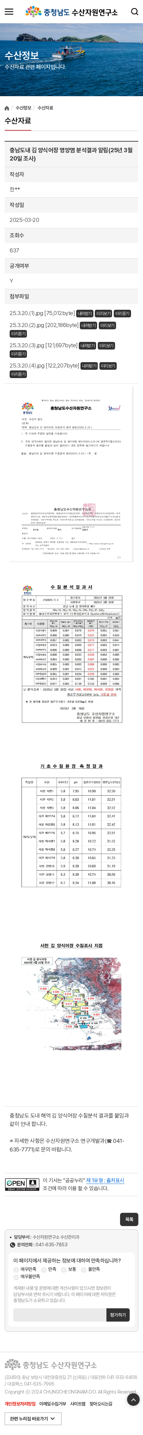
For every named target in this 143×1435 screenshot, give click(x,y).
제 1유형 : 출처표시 (105, 1180)
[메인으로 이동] (71, 11)
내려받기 (85, 313)
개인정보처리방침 (20, 1403)
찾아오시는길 (100, 1403)
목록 (129, 1219)
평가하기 (118, 1315)
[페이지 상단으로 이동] (133, 1399)
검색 (134, 11)
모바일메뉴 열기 (9, 11)
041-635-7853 (51, 1244)
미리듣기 (122, 313)
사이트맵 (77, 1403)
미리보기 (103, 313)
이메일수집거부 (52, 1403)
